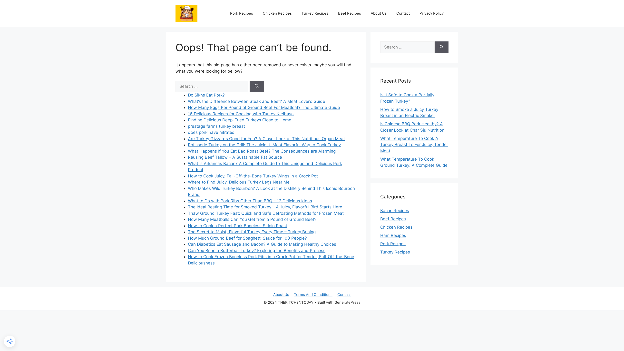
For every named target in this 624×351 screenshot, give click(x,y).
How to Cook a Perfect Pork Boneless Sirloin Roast (237, 225)
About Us (379, 13)
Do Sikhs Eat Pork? (206, 95)
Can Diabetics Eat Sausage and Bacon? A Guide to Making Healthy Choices (262, 244)
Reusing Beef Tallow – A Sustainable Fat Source (235, 157)
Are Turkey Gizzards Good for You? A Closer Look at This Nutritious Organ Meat (266, 138)
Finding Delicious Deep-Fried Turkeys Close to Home (239, 119)
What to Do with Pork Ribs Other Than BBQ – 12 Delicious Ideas (250, 200)
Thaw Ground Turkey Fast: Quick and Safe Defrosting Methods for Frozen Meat (266, 213)
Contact (403, 13)
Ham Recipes (393, 235)
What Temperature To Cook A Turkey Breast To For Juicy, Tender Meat (414, 144)
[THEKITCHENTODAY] (186, 12)
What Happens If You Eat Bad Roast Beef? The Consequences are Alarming (262, 151)
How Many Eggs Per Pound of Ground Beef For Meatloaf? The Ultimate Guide (264, 107)
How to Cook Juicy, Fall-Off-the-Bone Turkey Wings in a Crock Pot (253, 176)
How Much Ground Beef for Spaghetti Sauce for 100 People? (247, 238)
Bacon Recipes (394, 210)
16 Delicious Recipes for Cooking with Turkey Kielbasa (241, 113)
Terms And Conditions (313, 294)
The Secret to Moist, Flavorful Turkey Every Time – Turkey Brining (252, 231)
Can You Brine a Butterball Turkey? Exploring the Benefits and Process (256, 250)
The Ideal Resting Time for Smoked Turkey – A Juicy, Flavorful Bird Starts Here (265, 207)
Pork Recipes (241, 13)
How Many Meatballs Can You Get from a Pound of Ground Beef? (252, 219)
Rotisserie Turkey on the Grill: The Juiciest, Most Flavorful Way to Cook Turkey (264, 144)
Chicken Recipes (277, 13)
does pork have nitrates (211, 132)
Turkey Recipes (315, 13)
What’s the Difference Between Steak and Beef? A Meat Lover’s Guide (256, 101)
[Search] (257, 86)
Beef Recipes (349, 13)
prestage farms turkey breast (216, 126)
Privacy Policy (431, 13)
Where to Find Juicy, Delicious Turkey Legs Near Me (239, 182)
